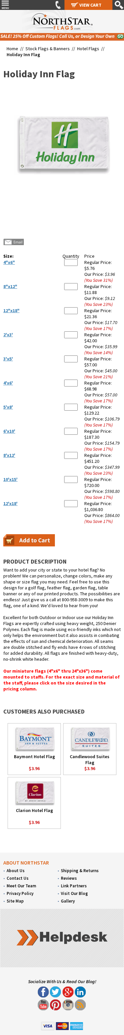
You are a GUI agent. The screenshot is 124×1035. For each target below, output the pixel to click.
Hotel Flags (88, 49)
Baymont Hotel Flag (34, 756)
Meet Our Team (21, 886)
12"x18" (11, 311)
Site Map (15, 901)
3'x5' (8, 359)
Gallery (68, 901)
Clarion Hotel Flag (34, 810)
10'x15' (10, 479)
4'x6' (8, 383)
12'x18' (10, 503)
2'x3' (8, 335)
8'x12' (9, 455)
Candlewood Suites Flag (89, 759)
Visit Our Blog (74, 893)
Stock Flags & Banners (47, 49)
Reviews (69, 878)
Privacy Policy (20, 893)
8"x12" (10, 286)
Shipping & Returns (80, 870)
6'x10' (9, 431)
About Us (15, 870)
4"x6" (9, 262)
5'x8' (8, 407)
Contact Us (17, 878)
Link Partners (74, 886)
